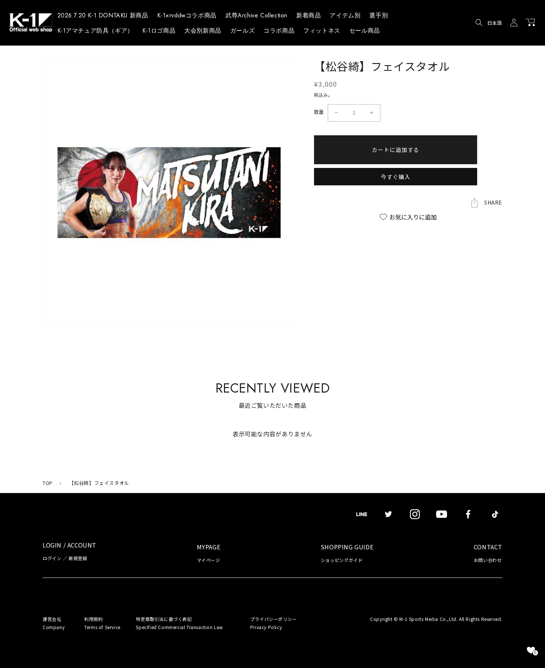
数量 (319, 111)
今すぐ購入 (395, 177)
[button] (345, 16)
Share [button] (493, 202)
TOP (48, 482)
